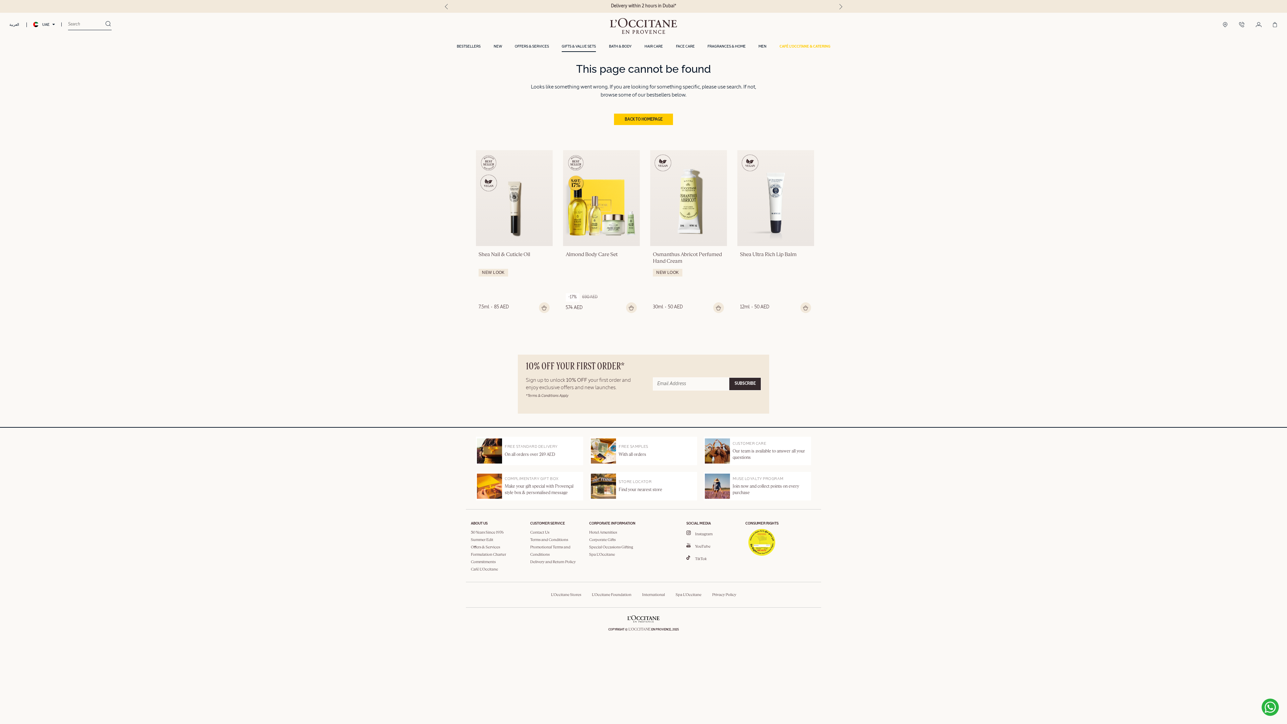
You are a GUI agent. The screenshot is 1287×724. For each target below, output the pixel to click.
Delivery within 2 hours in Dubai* (643, 6)
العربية (14, 24)
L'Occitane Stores (566, 595)
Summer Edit (482, 540)
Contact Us (539, 533)
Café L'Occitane (484, 569)
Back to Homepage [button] (644, 120)
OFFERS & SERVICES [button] (532, 46)
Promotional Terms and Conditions (550, 551)
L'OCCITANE (639, 629)
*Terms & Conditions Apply (547, 396)
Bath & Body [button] (620, 46)
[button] (805, 46)
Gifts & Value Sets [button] (579, 46)
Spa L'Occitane (602, 555)
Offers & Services (485, 547)
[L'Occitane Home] (643, 26)
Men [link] (762, 46)
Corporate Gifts (602, 540)
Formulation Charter (488, 555)
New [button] (498, 46)
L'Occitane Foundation (611, 595)
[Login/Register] (1259, 25)
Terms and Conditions (549, 540)
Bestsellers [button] (469, 46)
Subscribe (745, 384)
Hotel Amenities (603, 533)
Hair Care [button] (654, 46)
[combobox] (86, 24)
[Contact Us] (1241, 25)
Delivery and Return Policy (553, 562)
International (653, 595)
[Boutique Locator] (1225, 25)
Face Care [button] (685, 46)
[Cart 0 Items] (1275, 25)
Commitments (483, 562)
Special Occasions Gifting (611, 547)
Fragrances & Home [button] (727, 46)
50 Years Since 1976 (487, 533)
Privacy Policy (724, 595)
